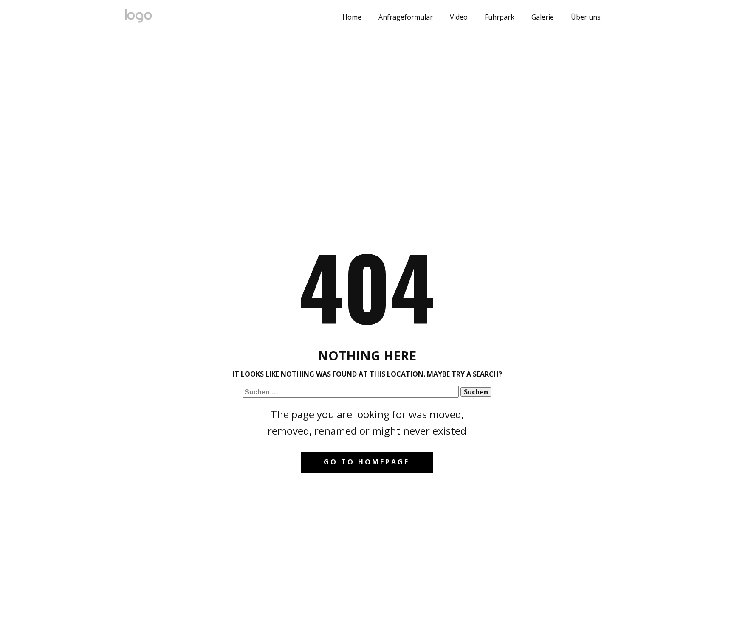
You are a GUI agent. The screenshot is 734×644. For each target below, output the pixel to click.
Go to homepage (366, 462)
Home (351, 17)
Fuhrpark (499, 17)
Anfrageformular (405, 17)
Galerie (542, 17)
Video (459, 17)
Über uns (586, 17)
